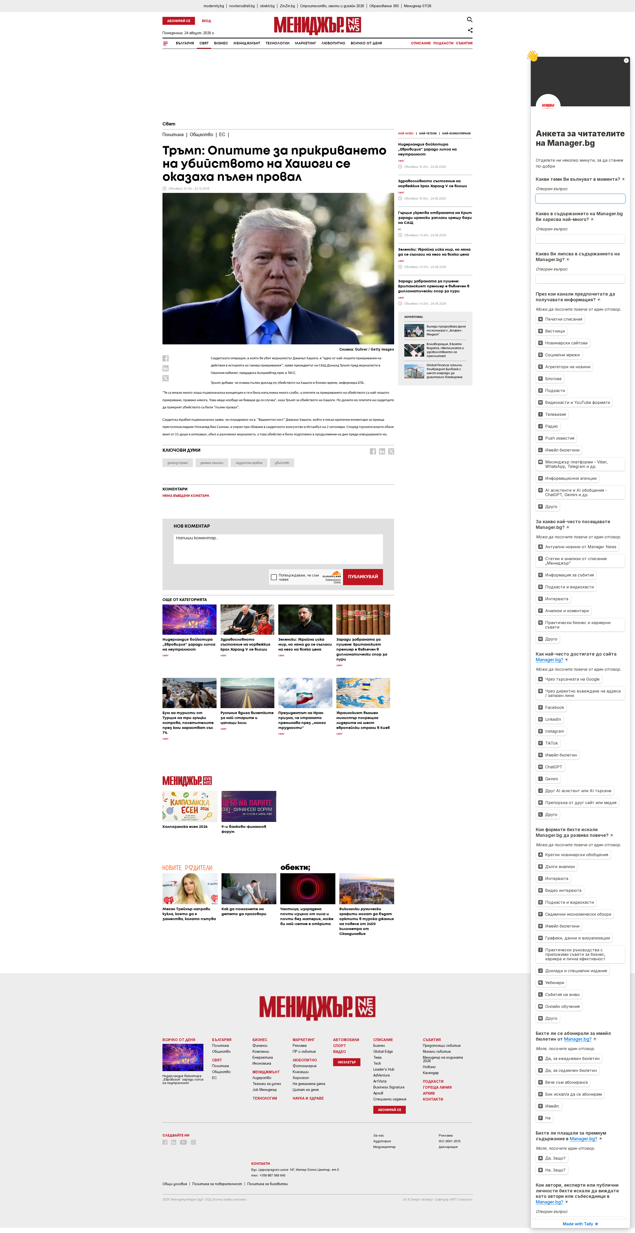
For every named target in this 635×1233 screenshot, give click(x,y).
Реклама (300, 1045)
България (185, 43)
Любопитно (333, 43)
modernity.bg (214, 6)
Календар (431, 1073)
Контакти (433, 1099)
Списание (421, 43)
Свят (204, 43)
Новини (429, 1067)
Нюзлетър (347, 1062)
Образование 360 (384, 6)
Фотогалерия (305, 1066)
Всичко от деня (366, 43)
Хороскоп (301, 1078)
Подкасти (443, 43)
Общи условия (174, 1184)
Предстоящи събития (442, 1045)
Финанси (260, 1045)
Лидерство (262, 1078)
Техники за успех (267, 1083)
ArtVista (379, 1081)
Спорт (339, 1045)
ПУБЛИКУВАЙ (363, 577)
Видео (339, 1051)
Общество (221, 1051)
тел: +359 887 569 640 (268, 1175)
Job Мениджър (265, 1089)
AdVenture (381, 1075)
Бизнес (221, 43)
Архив (378, 1093)
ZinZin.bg (287, 6)
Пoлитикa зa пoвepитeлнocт (217, 1184)
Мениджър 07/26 (417, 6)
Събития (464, 43)
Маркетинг (305, 43)
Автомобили (346, 1039)
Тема (377, 1057)
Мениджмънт (246, 43)
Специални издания (389, 1099)
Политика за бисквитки (267, 1184)
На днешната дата (309, 1083)
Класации (301, 1072)
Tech (377, 1063)
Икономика (262, 1063)
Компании (261, 1051)
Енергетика (263, 1057)
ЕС (214, 1078)
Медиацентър (384, 1146)
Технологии (277, 43)
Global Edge (383, 1051)
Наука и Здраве (308, 1098)
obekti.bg (267, 6)
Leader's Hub (383, 1069)
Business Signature (389, 1087)
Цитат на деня (306, 1089)
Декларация (448, 1146)
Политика (220, 1045)
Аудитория (382, 1141)
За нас (378, 1135)
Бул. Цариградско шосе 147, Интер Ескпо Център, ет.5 (295, 1169)
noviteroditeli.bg (242, 6)
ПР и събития (304, 1051)
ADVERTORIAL (413, 317)
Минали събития (437, 1051)
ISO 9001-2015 (449, 1141)
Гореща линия (437, 1087)
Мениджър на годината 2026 (443, 1059)
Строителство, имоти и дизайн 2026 (332, 6)
